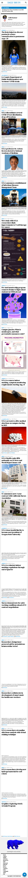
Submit (4, 857)
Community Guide (5, 872)
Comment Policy (5, 869)
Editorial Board (5, 865)
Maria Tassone (17, 836)
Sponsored (5, 860)
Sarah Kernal (9, 836)
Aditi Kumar (12, 17)
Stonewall (5, 863)
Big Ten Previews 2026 (7, 11)
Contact (5, 856)
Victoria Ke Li (11, 597)
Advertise (5, 859)
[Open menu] (2, 2)
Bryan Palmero (11, 636)
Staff (4, 861)
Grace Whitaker (12, 452)
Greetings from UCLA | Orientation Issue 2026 (13, 9)
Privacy (5, 867)
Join (4, 874)
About (4, 855)
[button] (26, 2)
